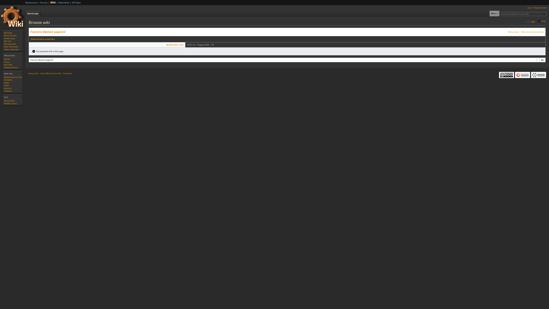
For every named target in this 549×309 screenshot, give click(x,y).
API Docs (76, 2)
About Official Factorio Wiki (50, 74)
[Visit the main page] (12, 16)
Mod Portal (64, 2)
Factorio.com (31, 2)
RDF (533, 22)
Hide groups (513, 32)
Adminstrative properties (43, 39)
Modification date (175, 45)
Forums (43, 2)
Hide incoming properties (532, 32)
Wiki (53, 2)
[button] (495, 14)
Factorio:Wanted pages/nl (48, 31)
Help (543, 21)
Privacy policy (33, 74)
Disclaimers (67, 74)
